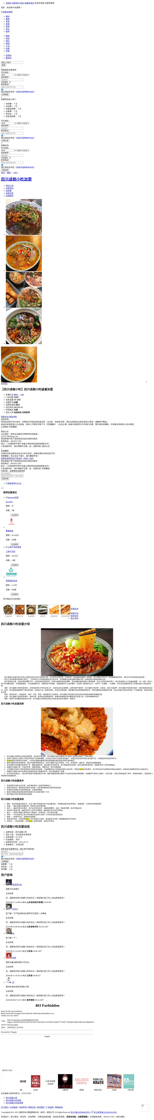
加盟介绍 (74, 613)
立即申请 (5, 479)
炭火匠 (23, 1090)
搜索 (3, 65)
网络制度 (59, 1107)
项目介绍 (9, 186)
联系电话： (6, 84)
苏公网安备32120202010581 (105, 1112)
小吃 (15, 173)
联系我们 (41, 1107)
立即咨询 (5, 170)
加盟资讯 (16, 3)
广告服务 (50, 1107)
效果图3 (4, 384)
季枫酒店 (9, 531)
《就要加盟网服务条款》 (25, 92)
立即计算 (5, 141)
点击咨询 (15, 515)
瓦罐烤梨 (31, 616)
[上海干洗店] (13, 547)
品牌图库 (9, 196)
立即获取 (5, 94)
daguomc (9, 502)
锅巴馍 (42, 616)
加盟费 (9, 191)
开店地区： (6, 72)
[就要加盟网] (7, 12)
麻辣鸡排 (54, 616)
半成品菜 (8, 616)
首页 (3, 173)
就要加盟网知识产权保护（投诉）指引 (17, 458)
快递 (8, 48)
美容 (8, 21)
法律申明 (23, 1107)
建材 (8, 36)
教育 (8, 26)
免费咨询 (74, 609)
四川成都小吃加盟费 (14, 1103)
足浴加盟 (38, 1084)
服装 (8, 19)
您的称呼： (6, 77)
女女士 (15, 909)
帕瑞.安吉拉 (85, 1090)
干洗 (8, 46)
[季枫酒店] (11, 527)
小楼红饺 (52, 1090)
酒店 (8, 41)
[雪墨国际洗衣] (11, 577)
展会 (22, 3)
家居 (8, 24)
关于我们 (5, 1107)
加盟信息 (74, 616)
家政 (8, 43)
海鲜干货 (19, 616)
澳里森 (69, 1090)
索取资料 (13, 417)
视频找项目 (29, 3)
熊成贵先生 (17, 885)
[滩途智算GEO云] (13, 483)
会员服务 (14, 1107)
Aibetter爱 (118, 1090)
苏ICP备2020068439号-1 (81, 1112)
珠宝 (8, 29)
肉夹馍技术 (65, 616)
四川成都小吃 (11, 1098)
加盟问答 (9, 193)
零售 (8, 51)
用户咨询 (74, 618)
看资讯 (9, 58)
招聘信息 (32, 1107)
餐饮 (8, 16)
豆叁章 (101, 1090)
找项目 (9, 3)
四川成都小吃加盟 (13, 1100)
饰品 (8, 38)
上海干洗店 (10, 551)
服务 (8, 31)
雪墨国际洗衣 (11, 581)
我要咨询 (5, 417)
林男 (14, 958)
